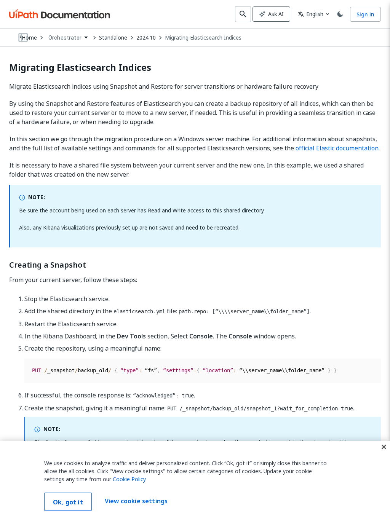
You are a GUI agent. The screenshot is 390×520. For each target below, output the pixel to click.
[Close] (384, 447)
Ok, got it (68, 502)
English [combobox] (310, 14)
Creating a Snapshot (47, 265)
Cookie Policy (129, 479)
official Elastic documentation (337, 148)
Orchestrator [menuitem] (65, 38)
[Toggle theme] (340, 14)
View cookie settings (136, 501)
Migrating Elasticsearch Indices (203, 37)
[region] (195, 480)
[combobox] (68, 37)
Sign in (365, 14)
